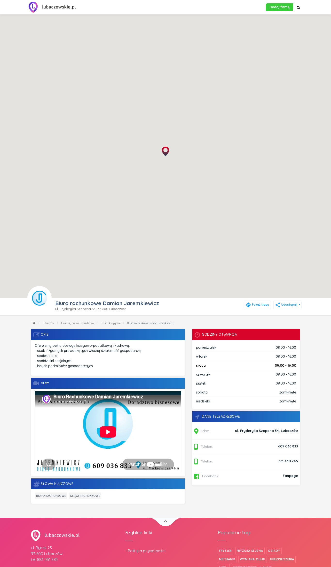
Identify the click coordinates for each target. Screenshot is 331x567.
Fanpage (290, 476)
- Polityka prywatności (145, 550)
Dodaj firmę (279, 7)
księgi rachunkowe (85, 496)
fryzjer (225, 551)
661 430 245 (288, 461)
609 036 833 (288, 446)
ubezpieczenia (282, 559)
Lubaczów (48, 323)
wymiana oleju (252, 559)
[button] (165, 151)
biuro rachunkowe (51, 496)
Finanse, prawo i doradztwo (77, 323)
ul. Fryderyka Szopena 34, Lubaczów (266, 431)
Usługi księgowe (110, 323)
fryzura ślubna (250, 551)
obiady (274, 551)
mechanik (227, 559)
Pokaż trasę (257, 304)
